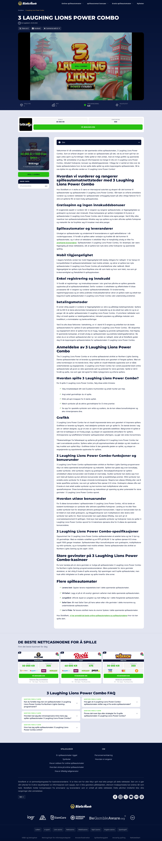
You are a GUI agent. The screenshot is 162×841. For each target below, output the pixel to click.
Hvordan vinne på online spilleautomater (67, 767)
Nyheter (140, 3)
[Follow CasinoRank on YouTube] (131, 797)
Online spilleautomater (71, 3)
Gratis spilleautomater (121, 3)
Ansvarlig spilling (118, 838)
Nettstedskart (135, 838)
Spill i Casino (81, 66)
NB (21, 797)
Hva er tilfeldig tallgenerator (67, 771)
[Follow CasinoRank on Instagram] (120, 797)
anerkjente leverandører (67, 243)
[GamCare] (58, 817)
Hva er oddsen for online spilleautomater (66, 763)
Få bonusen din (88, 127)
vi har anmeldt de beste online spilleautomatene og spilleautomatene (98, 615)
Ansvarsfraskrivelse (82, 838)
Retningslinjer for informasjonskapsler (56, 838)
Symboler (67, 759)
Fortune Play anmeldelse (38, 679)
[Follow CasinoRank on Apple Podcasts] (142, 797)
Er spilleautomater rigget (66, 755)
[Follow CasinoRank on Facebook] (115, 797)
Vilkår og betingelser (29, 838)
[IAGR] (31, 817)
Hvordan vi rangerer (103, 759)
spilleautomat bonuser (96, 3)
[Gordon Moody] (77, 817)
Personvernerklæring (104, 755)
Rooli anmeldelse (81, 679)
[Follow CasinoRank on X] (126, 797)
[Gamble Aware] (107, 817)
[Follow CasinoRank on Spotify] (136, 797)
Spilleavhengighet (101, 838)
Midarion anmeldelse (123, 679)
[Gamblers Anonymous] (42, 817)
